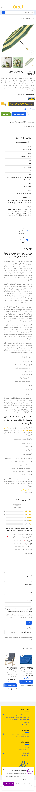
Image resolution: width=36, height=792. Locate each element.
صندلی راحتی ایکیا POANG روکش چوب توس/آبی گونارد (11, 668)
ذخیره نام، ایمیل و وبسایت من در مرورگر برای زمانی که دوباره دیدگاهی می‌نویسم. (18, 610)
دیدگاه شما (28, 553)
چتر (33, 18)
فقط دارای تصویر (24, 632)
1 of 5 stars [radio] (20, 541)
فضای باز (27, 18)
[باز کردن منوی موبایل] (34, 7)
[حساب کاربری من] (2, 7)
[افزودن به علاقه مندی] (22, 655)
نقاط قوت (29, 576)
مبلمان (15, 674)
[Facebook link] (34, 126)
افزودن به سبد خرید (19, 114)
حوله (22, 671)
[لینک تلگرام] (24, 126)
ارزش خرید (28, 544)
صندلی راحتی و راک (12, 673)
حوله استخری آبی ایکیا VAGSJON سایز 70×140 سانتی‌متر (26, 668)
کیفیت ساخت (27, 547)
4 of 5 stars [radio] (16, 541)
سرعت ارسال (28, 550)
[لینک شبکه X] (31, 126)
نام (30, 592)
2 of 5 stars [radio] (19, 541)
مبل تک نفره (13, 671)
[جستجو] (3, 12)
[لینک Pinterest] (29, 126)
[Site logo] (17, 7)
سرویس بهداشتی (28, 671)
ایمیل (29, 601)
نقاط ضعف (28, 584)
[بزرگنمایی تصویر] (32, 52)
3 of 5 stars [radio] (17, 541)
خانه (21, 18)
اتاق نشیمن (9, 674)
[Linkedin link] (27, 126)
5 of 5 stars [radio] (14, 541)
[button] (26, 682)
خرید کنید (5, 114)
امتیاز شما (28, 541)
